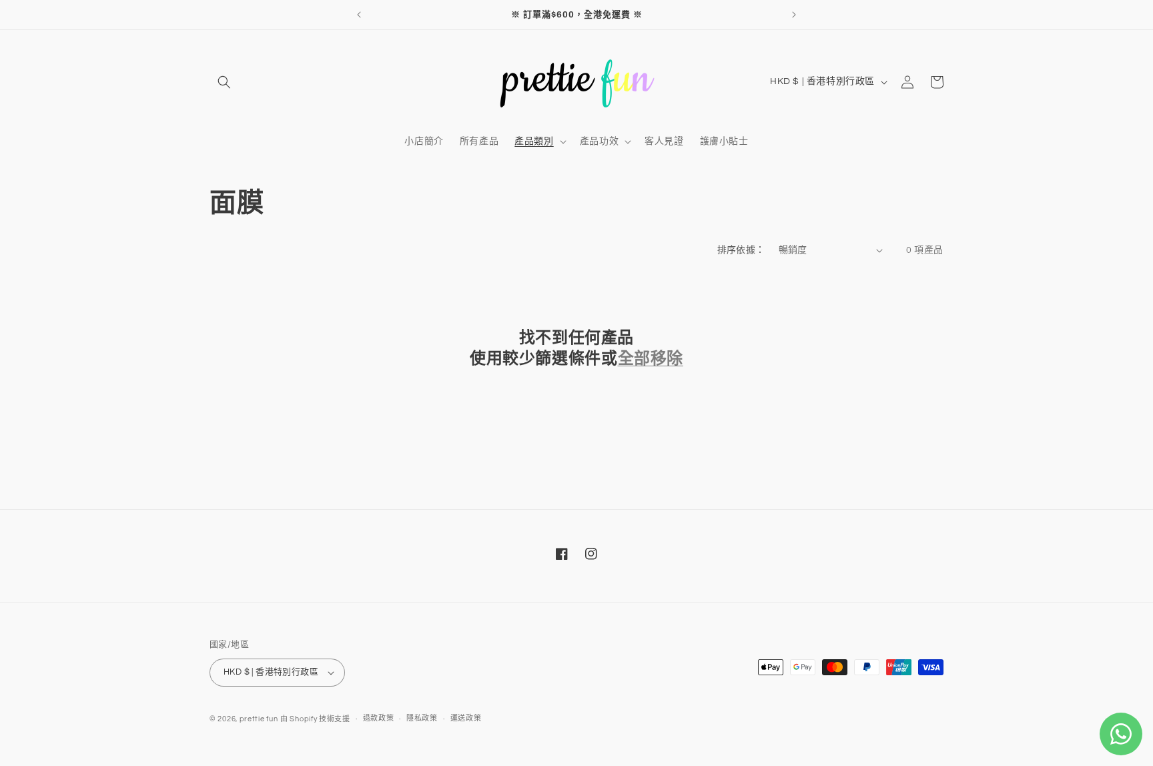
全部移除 (650, 358)
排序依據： (741, 250)
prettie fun (259, 719)
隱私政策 (422, 718)
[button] (224, 82)
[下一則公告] (794, 14)
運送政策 (466, 718)
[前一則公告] (359, 14)
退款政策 (378, 718)
